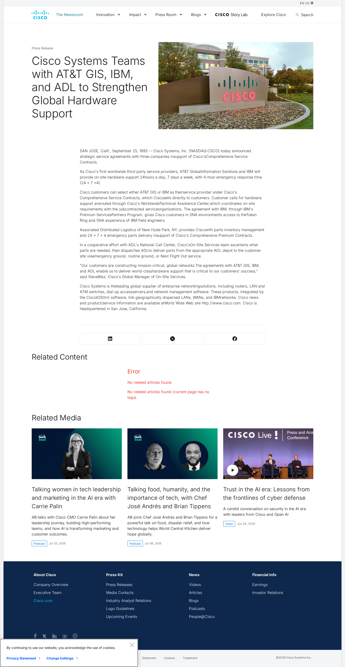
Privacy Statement (21, 658)
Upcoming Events (121, 616)
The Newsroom (69, 14)
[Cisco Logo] (40, 14)
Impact (135, 14)
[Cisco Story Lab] (231, 15)
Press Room (165, 14)
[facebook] (35, 636)
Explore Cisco (273, 14)
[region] (69, 653)
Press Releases (119, 584)
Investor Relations (267, 592)
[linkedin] (54, 636)
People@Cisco (202, 616)
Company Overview (51, 584)
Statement (149, 658)
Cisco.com (43, 600)
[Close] (132, 645)
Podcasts (197, 608)
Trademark (190, 658)
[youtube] (65, 636)
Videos (195, 584)
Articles (195, 592)
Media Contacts (120, 592)
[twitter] (45, 636)
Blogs (196, 14)
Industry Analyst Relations (128, 600)
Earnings (260, 584)
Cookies (169, 658)
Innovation (105, 14)
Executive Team (47, 592)
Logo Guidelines (120, 608)
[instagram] (75, 636)
